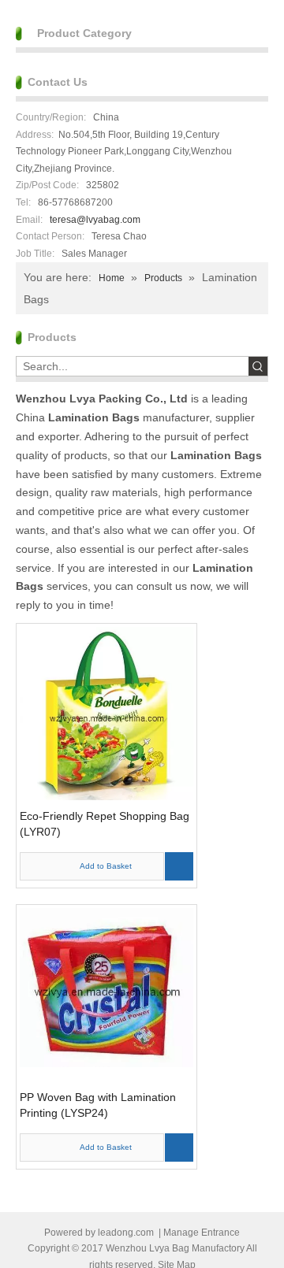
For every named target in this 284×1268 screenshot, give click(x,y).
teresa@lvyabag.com (95, 219)
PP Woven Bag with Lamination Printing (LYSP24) (98, 1105)
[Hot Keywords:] (257, 366)
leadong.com (126, 1232)
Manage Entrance (201, 1232)
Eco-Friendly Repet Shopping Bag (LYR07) (104, 824)
